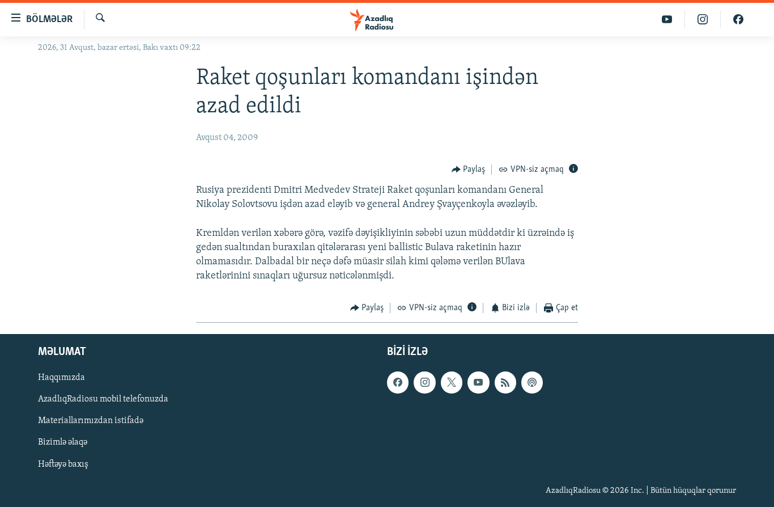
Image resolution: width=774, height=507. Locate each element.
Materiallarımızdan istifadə (90, 420)
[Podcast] (532, 382)
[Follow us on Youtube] (478, 382)
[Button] (469, 169)
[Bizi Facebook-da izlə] (738, 19)
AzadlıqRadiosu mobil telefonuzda (103, 399)
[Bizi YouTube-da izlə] (667, 19)
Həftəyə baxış (63, 464)
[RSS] (505, 382)
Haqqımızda (61, 377)
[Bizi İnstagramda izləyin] (703, 19)
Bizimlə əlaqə (62, 442)
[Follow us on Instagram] (424, 382)
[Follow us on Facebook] (398, 382)
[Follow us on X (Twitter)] (451, 382)
